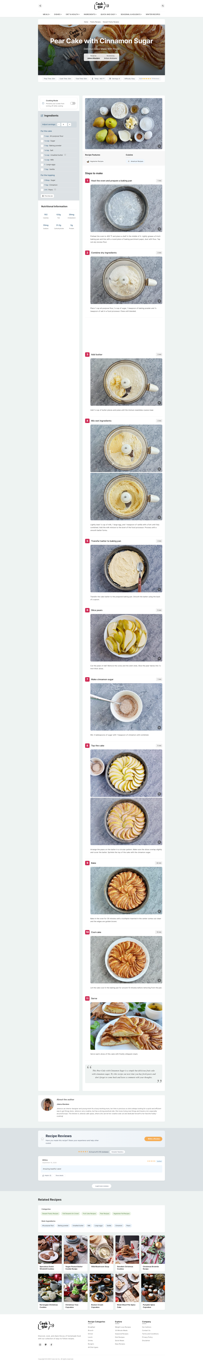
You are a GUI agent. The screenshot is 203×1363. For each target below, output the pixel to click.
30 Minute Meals (121, 1330)
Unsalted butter (78, 1225)
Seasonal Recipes (121, 1334)
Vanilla (109, 1225)
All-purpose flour (48, 1225)
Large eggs (99, 1225)
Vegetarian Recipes (96, 161)
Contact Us (146, 1330)
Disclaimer (146, 1341)
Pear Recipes (104, 1213)
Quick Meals (119, 1341)
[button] (163, 6)
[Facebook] (51, 1345)
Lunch (90, 1337)
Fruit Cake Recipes (89, 1213)
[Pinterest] (46, 1345)
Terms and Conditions (150, 1334)
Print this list (49, 196)
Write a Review (154, 1139)
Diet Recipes (120, 1337)
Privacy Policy (147, 1337)
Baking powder (63, 1225)
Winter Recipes (153, 14)
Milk (89, 1225)
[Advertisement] (101, 89)
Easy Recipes (120, 1344)
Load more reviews (102, 1186)
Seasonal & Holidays (130, 14)
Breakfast (91, 1327)
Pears (128, 1225)
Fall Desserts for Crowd (71, 1213)
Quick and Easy (108, 14)
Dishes (57, 14)
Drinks (90, 1341)
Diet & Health (72, 14)
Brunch (90, 1330)
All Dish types (93, 1347)
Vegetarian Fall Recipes (121, 1213)
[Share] (40, 6)
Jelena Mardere (93, 58)
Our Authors (146, 1327)
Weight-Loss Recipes (123, 1327)
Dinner (90, 1334)
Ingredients (89, 14)
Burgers (91, 1344)
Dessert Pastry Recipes (50, 1213)
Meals (46, 14)
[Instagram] (40, 1345)
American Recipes (135, 161)
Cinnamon (118, 1225)
